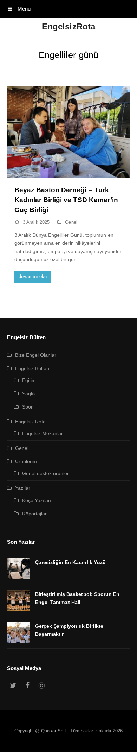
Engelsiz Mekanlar (42, 433)
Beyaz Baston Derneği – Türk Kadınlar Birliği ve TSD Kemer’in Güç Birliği (66, 200)
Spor (27, 407)
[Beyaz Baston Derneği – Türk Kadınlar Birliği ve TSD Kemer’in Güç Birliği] (68, 132)
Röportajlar (34, 513)
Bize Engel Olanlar (36, 355)
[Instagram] (41, 686)
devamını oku (33, 276)
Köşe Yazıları (37, 500)
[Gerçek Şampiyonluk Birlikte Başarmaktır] (18, 632)
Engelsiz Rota (30, 421)
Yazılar (22, 488)
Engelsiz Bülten (32, 368)
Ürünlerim (26, 461)
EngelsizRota (68, 26)
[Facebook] (27, 686)
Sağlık (29, 393)
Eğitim (29, 380)
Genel (71, 222)
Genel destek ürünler (45, 473)
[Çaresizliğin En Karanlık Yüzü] (18, 568)
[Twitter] (13, 686)
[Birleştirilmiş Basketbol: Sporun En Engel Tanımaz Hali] (18, 600)
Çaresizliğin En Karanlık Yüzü (70, 562)
